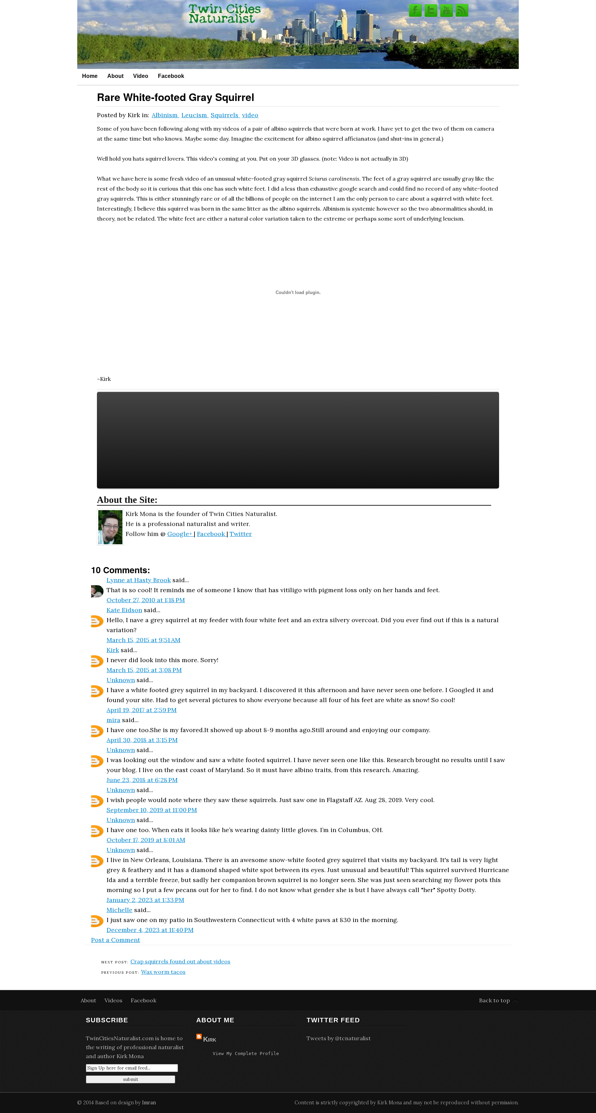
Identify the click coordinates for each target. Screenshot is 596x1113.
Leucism (195, 115)
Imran (149, 1103)
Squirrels (225, 115)
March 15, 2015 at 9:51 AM (143, 640)
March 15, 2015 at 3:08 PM (144, 670)
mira (113, 720)
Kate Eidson (124, 610)
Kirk (113, 650)
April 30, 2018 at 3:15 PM (142, 740)
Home (90, 76)
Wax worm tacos (163, 971)
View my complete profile (246, 1053)
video (250, 115)
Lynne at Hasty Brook (139, 580)
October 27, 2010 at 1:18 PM (146, 600)
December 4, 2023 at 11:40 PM (150, 930)
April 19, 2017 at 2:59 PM (142, 710)
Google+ (180, 534)
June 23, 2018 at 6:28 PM (142, 780)
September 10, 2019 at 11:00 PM (152, 810)
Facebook (171, 76)
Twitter (241, 534)
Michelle (119, 910)
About (115, 76)
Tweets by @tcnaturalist (339, 1038)
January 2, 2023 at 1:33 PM (145, 900)
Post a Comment (115, 940)
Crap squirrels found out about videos (180, 961)
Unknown (121, 680)
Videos (114, 1000)
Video (140, 76)
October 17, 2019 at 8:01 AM (146, 840)
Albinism (165, 115)
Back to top (494, 1000)
